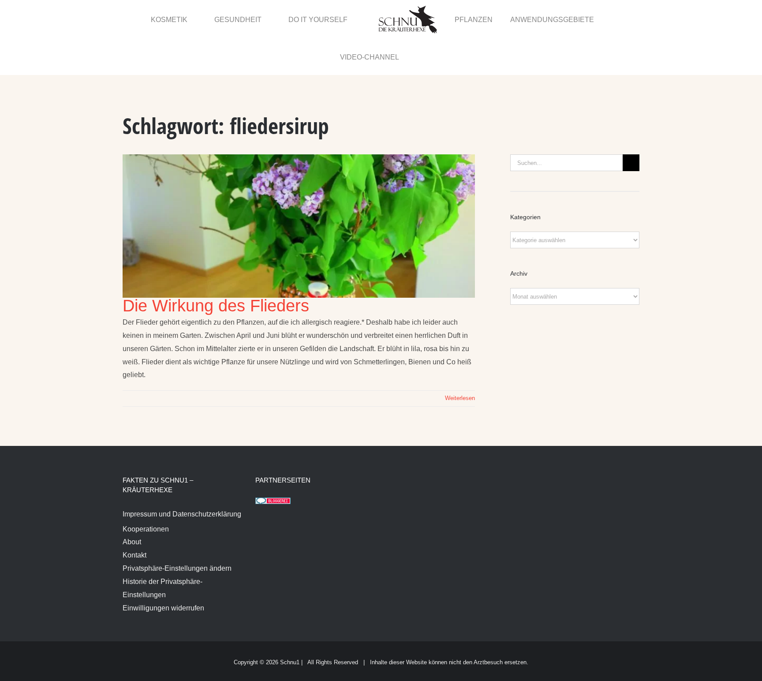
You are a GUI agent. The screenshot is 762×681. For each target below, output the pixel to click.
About (132, 505)
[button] (620, 18)
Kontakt (134, 518)
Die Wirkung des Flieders (216, 268)
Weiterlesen (460, 361)
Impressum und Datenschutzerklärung (182, 477)
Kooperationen (146, 492)
